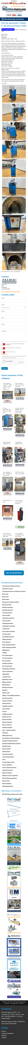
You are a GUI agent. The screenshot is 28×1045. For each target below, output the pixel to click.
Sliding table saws (7, 735)
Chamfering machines (8, 618)
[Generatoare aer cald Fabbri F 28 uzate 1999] (22, 3)
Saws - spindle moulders (9, 730)
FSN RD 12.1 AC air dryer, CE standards (19, 473)
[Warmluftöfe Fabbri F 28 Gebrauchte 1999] (11, 3)
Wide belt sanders (7, 773)
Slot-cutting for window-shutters (11, 738)
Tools (3, 759)
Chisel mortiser (6, 620)
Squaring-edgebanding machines (11, 743)
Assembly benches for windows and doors (14, 591)
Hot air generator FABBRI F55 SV (7, 443)
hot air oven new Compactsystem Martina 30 (19, 502)
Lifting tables (5, 674)
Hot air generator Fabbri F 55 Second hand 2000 (7, 535)
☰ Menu (14, 1)
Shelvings (5, 732)
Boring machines (7, 604)
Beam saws (5, 596)
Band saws (5, 594)
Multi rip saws (6, 692)
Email (3, 311)
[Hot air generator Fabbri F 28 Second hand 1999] (5, 3)
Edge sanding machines (9, 644)
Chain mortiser (6, 615)
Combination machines (8, 626)
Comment (4, 331)
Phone (3, 324)
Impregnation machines (8, 668)
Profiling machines (7, 714)
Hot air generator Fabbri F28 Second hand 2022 (19, 385)
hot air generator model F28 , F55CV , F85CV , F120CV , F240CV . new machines (7, 386)
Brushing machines (7, 610)
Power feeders (6, 708)
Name (3, 298)
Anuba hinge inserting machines (11, 586)
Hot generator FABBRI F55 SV (18, 443)
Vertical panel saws (7, 770)
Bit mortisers (5, 599)
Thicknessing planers (8, 757)
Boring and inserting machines (10, 602)
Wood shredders (6, 783)
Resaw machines (7, 719)
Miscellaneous (6, 684)
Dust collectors (6, 642)
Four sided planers (7, 655)
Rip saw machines (7, 722)
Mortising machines (7, 687)
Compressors (6, 628)
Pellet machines (6, 703)
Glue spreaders (6, 660)
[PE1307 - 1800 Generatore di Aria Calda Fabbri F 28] (3, 3)
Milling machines (6, 682)
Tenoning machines (7, 754)
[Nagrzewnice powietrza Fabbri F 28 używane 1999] (19, 3)
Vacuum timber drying (8, 762)
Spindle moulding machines (10, 740)
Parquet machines (7, 700)
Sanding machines (7, 727)
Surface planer (6, 751)
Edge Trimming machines (9, 647)
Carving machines (7, 612)
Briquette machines (7, 607)
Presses (4, 711)
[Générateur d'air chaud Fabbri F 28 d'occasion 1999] (8, 3)
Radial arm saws (6, 716)
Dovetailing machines (8, 636)
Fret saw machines (7, 658)
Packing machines (7, 698)
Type (2, 304)
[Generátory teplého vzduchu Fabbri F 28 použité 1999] (16, 3)
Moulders (4, 690)
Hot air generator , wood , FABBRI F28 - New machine (7, 474)
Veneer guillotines (7, 765)
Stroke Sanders (6, 748)
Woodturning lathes (7, 786)
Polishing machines (7, 706)
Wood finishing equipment (9, 778)
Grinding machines (7, 663)
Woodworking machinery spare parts (12, 794)
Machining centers (7, 679)
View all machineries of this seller (10, 291)
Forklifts (4, 652)
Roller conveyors (7, 724)
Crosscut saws (6, 634)
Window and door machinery (10, 775)
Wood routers (6, 781)
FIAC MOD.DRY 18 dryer (7, 501)
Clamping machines (7, 623)
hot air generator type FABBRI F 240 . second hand (19, 535)
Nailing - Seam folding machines (11, 695)
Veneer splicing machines (9, 767)
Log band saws (6, 676)
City (2, 317)
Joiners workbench (7, 671)
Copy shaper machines (8, 631)
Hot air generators (8, 29)
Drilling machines (7, 639)
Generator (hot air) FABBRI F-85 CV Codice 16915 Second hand (19, 410)
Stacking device (6, 746)
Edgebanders (6, 650)
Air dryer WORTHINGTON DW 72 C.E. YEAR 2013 (7, 410)
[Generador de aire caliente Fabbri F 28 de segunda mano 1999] (14, 3)
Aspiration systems (7, 588)
